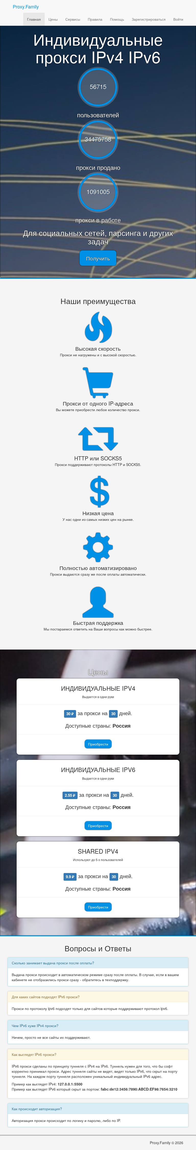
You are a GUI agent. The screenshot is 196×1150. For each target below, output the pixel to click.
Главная (34, 19)
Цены (53, 19)
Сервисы (72, 19)
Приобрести (98, 744)
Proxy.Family (26, 6)
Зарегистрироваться (149, 19)
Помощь (117, 19)
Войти (178, 19)
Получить (98, 258)
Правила (95, 19)
